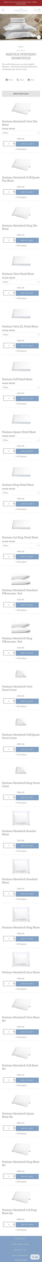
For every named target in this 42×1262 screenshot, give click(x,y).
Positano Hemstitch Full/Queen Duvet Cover (21, 736)
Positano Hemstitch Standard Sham (20, 880)
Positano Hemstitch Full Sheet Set (20, 1067)
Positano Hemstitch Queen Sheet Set (18, 1115)
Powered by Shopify (21, 1260)
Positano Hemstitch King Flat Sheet (19, 227)
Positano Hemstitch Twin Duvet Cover (17, 688)
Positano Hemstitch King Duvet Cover (21, 784)
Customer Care (20, 1244)
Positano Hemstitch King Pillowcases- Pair (17, 640)
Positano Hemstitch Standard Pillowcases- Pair (20, 591)
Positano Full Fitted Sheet (17, 379)
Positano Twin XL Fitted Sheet (20, 326)
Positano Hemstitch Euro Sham (21, 972)
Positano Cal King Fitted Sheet (20, 537)
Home (20, 46)
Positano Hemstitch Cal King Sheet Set (19, 1211)
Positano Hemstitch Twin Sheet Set (21, 1019)
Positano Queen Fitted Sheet (19, 432)
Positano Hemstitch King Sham (21, 927)
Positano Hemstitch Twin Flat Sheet (19, 123)
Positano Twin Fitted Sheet (18, 274)
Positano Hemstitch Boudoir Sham (19, 832)
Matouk (21, 50)
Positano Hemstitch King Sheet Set (20, 1163)
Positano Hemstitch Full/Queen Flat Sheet (21, 179)
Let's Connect (20, 1255)
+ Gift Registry (21, 149)
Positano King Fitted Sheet (18, 485)
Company (20, 1239)
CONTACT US (20, 1250)
